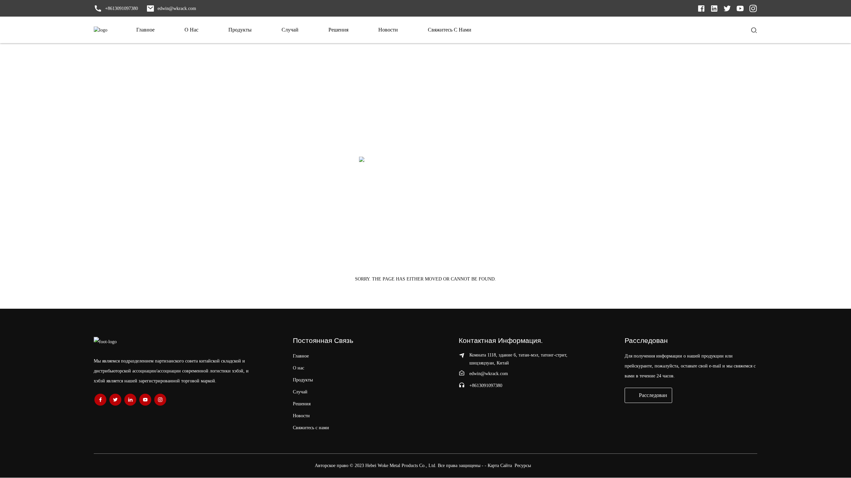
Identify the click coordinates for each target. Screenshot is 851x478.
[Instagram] (753, 7)
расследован (653, 395)
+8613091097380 (485, 385)
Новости (301, 415)
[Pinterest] (130, 400)
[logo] (100, 30)
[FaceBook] (100, 400)
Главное (301, 356)
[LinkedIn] (701, 7)
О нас (298, 367)
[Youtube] (740, 7)
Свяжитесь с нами (311, 427)
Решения (301, 403)
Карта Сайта (500, 465)
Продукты (303, 379)
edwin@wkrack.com (488, 373)
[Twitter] (714, 7)
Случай (300, 391)
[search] (754, 30)
